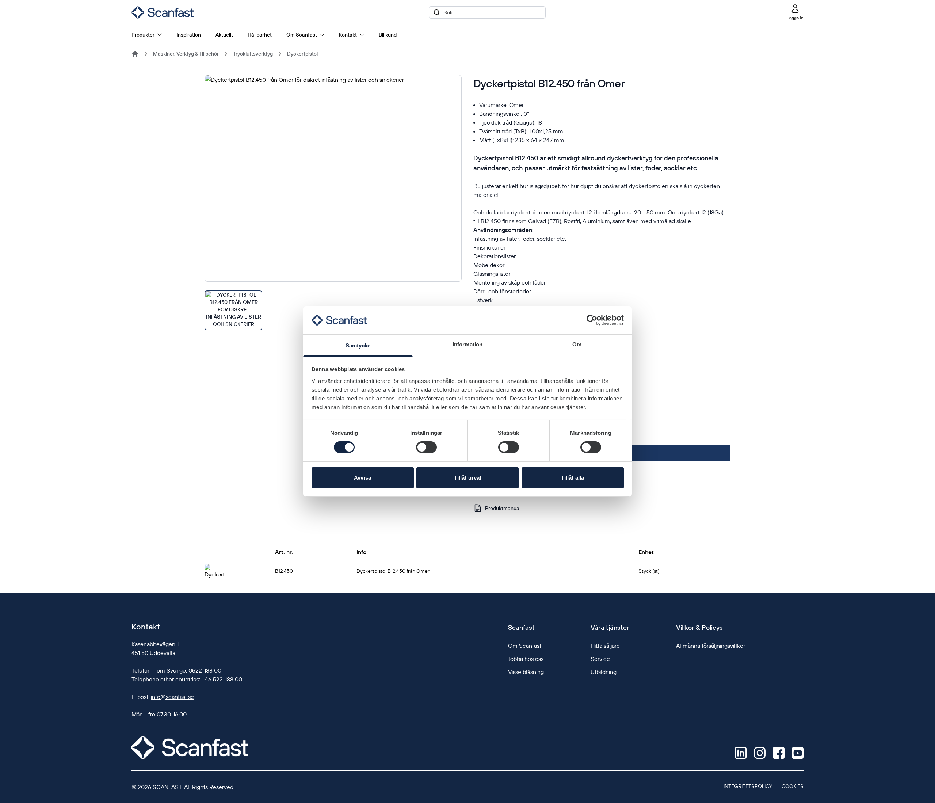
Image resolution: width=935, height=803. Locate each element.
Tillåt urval (467, 478)
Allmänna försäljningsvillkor (710, 645)
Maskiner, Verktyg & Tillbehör (186, 53)
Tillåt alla (572, 478)
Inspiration (188, 34)
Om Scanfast (301, 34)
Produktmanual (502, 508)
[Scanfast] (135, 53)
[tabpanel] (333, 178)
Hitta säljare (605, 645)
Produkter (142, 34)
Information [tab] (467, 344)
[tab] (233, 310)
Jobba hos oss (525, 659)
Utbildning (604, 672)
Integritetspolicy (748, 786)
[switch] (426, 447)
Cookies (793, 786)
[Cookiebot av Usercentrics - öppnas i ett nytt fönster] (592, 320)
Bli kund (388, 34)
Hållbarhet (260, 34)
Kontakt (348, 34)
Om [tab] (576, 344)
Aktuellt (224, 34)
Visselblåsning (526, 672)
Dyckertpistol (302, 53)
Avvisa (362, 478)
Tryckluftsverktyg (253, 53)
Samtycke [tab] (358, 345)
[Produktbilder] (333, 202)
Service (600, 659)
